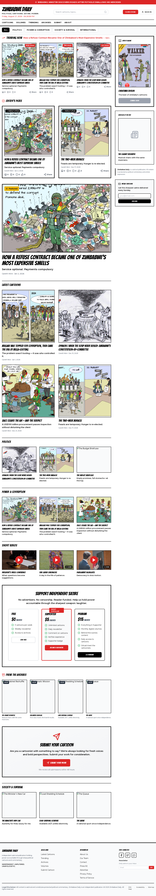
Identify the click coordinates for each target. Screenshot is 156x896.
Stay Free (23, 640)
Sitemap (151, 887)
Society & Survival (65, 30)
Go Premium (90, 655)
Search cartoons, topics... (66, 12)
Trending (34, 22)
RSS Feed (130, 888)
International (88, 30)
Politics (17, 30)
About (68, 22)
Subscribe (130, 12)
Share (34, 92)
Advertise (84, 870)
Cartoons (7, 22)
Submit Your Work (58, 763)
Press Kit (84, 866)
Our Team (84, 858)
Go (151, 867)
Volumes (21, 22)
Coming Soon (134, 101)
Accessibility (140, 887)
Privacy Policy (86, 874)
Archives (46, 22)
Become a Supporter (56, 648)
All (6, 30)
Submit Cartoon (47, 870)
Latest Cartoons (48, 854)
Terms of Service (87, 878)
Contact (83, 862)
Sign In (148, 12)
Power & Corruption (38, 30)
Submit (58, 22)
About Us (84, 854)
